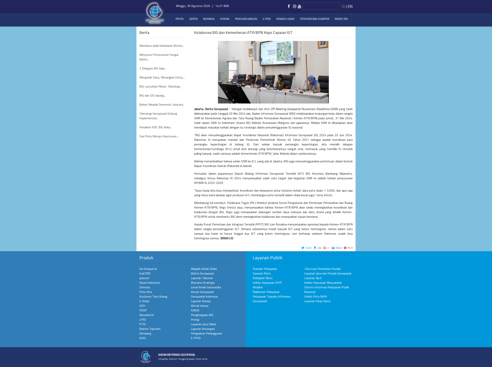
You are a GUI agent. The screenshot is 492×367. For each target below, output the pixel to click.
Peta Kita (145, 291)
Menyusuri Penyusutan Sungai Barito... (158, 57)
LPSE (142, 319)
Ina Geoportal (148, 268)
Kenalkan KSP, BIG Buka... (155, 127)
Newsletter (146, 315)
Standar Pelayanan (265, 268)
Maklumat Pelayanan (266, 291)
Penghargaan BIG (246, 19)
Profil (180, 19)
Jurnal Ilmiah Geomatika (206, 287)
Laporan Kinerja (201, 301)
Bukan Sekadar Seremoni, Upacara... (162, 104)
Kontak (224, 19)
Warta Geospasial (202, 273)
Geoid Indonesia (149, 282)
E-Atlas (144, 301)
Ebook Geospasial (202, 291)
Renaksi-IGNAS (285, 19)
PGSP (143, 310)
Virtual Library (200, 305)
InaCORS (144, 273)
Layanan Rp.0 (313, 278)
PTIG (142, 324)
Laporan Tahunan (202, 278)
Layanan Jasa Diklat (203, 324)
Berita (193, 19)
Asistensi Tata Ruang (153, 296)
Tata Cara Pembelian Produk (322, 268)
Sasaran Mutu (262, 273)
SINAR (195, 310)
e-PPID (267, 19)
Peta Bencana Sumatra (314, 19)
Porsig (195, 319)
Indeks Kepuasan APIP (267, 282)
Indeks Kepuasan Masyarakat (323, 282)
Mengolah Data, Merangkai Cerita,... (162, 77)
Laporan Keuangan (203, 328)
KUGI (142, 338)
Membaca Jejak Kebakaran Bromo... (161, 45)
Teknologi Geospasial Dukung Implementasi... (158, 115)
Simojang (145, 333)
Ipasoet (144, 278)
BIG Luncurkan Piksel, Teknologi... (160, 86)
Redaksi (258, 287)
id (343, 6)
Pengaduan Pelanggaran (206, 333)
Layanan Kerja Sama (317, 301)
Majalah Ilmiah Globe (204, 268)
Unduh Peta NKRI (315, 296)
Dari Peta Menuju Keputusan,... (159, 136)
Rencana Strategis (203, 282)
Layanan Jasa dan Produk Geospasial (327, 273)
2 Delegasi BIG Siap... (152, 68)
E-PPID (196, 338)
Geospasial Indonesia (204, 296)
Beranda (208, 19)
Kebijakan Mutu (263, 278)
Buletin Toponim (149, 328)
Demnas (144, 287)
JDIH (142, 305)
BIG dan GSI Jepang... (152, 95)
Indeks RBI (341, 19)
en (350, 6)
